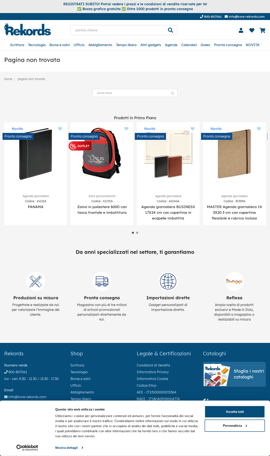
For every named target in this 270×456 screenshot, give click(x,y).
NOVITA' (253, 45)
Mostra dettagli (66, 447)
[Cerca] (170, 30)
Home (8, 79)
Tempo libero (126, 45)
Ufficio (79, 45)
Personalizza (232, 425)
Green (205, 45)
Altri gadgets (150, 45)
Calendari (189, 45)
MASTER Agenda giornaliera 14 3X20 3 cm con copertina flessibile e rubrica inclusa (234, 212)
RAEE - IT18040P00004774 (158, 399)
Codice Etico (147, 385)
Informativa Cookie (152, 379)
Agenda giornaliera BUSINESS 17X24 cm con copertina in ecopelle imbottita (168, 212)
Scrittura (17, 45)
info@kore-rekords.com (246, 17)
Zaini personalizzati (101, 196)
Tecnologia (37, 45)
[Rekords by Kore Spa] (27, 30)
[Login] (241, 30)
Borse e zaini (59, 45)
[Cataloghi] (234, 385)
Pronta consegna (228, 45)
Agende (171, 45)
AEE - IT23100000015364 (156, 392)
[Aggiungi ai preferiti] (60, 129)
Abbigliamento (100, 45)
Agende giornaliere (36, 196)
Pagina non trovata (31, 79)
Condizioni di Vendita (153, 365)
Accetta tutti (235, 411)
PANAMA (35, 207)
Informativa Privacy (153, 372)
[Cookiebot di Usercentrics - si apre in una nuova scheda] (27, 448)
